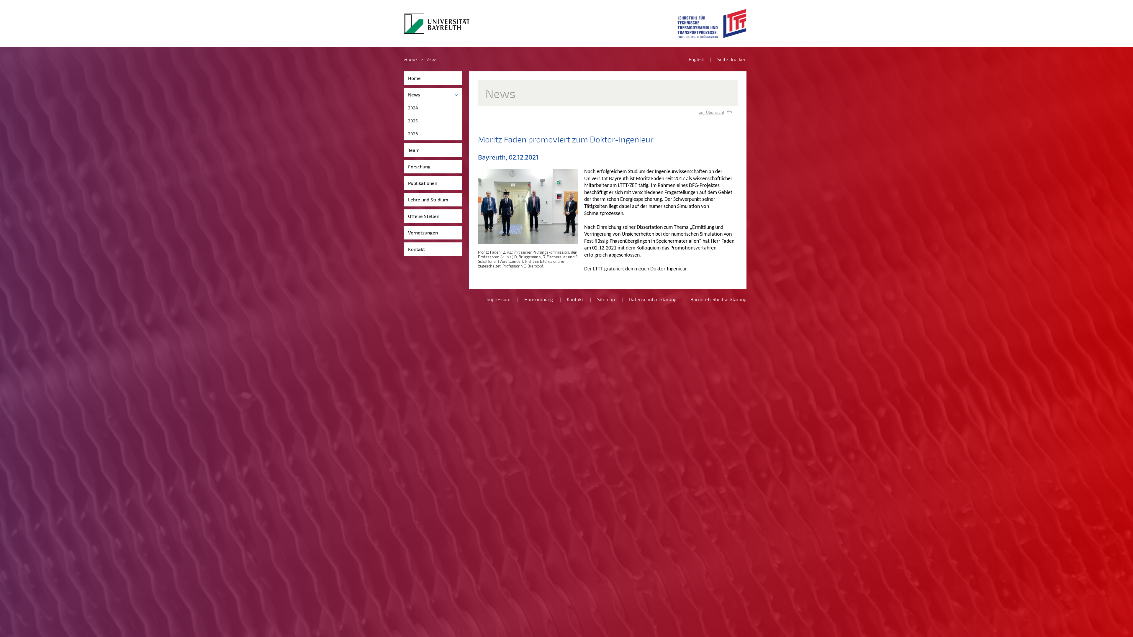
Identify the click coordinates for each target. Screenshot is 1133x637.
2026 (413, 133)
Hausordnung (538, 299)
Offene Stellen (423, 216)
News (431, 59)
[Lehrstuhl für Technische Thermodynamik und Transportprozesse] (711, 23)
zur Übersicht (711, 112)
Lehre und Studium (428, 199)
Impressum (498, 299)
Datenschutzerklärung (653, 299)
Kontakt (416, 249)
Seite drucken (731, 59)
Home (410, 59)
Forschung (419, 166)
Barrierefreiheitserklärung (718, 299)
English (696, 59)
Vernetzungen (423, 232)
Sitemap (606, 299)
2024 (413, 107)
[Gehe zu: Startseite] (436, 23)
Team (414, 150)
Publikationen (422, 183)
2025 (413, 120)
